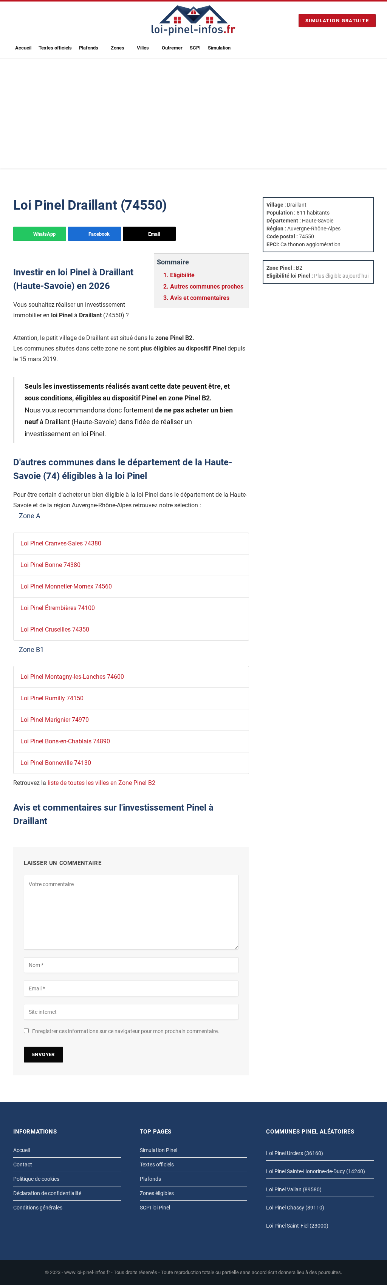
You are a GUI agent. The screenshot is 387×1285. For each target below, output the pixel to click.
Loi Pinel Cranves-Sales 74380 (60, 543)
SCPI (195, 48)
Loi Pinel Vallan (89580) (294, 1189)
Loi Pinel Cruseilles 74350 (54, 629)
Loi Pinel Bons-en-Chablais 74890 (65, 741)
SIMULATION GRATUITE (337, 20)
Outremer (172, 48)
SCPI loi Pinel (155, 1208)
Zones (117, 48)
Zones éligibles (157, 1193)
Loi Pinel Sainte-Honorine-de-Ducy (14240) (315, 1171)
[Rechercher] (373, 48)
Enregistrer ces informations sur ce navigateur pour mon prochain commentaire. (125, 1031)
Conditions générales (37, 1208)
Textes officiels (55, 48)
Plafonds (88, 48)
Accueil (23, 48)
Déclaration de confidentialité (47, 1193)
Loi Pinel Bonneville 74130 (55, 762)
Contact (22, 1164)
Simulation (219, 48)
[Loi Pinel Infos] (193, 20)
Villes (143, 48)
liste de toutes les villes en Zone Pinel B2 (101, 782)
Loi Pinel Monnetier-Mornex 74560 (66, 586)
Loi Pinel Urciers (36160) (294, 1153)
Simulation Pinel (158, 1150)
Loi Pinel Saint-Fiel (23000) (297, 1226)
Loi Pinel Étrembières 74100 (57, 608)
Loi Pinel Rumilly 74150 (52, 698)
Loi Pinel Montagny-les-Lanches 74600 (72, 676)
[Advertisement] (193, 115)
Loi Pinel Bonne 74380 (50, 564)
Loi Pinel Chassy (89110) (295, 1208)
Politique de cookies (36, 1179)
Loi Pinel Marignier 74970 (54, 719)
